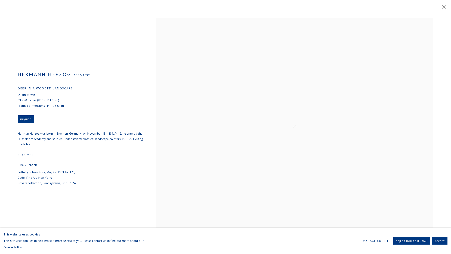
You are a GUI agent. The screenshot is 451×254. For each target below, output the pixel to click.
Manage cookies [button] (377, 241)
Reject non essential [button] (411, 241)
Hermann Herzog (44, 74)
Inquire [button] (25, 119)
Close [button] (443, 8)
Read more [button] (27, 155)
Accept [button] (440, 241)
